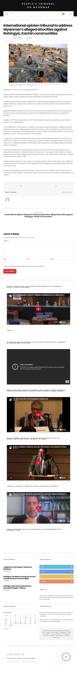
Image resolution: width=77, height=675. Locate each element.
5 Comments (6, 580)
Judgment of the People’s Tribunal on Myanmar (17, 568)
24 (25, 623)
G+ (41, 576)
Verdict (5, 565)
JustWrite (16, 654)
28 (11, 625)
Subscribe (43, 581)
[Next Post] (56, 186)
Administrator (17, 37)
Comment (6, 240)
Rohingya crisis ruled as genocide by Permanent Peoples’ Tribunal (17, 587)
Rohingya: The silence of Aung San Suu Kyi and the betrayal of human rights (19, 578)
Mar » (8, 629)
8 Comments (6, 590)
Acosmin (33, 661)
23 (20, 623)
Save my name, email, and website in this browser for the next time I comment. (24, 266)
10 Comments (7, 571)
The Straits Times (17, 90)
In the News (29, 37)
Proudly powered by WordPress (13, 661)
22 (15, 623)
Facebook (43, 571)
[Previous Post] (20, 186)
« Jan (4, 629)
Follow (42, 566)
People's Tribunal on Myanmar (38, 5)
